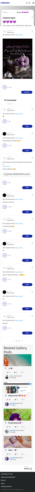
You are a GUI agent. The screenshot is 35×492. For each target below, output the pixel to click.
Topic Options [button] (29, 16)
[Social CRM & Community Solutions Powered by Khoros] (28, 468)
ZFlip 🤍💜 (12, 450)
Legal (3, 483)
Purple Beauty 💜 (14, 423)
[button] (29, 31)
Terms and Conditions (8, 477)
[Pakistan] (5, 3)
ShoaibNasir (13, 430)
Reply (27, 126)
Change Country (6, 486)
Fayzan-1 (12, 376)
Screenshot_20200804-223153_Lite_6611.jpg (19, 174)
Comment (27, 92)
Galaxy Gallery (19, 35)
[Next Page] (14, 104)
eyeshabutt (12, 403)
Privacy (3, 480)
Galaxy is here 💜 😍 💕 (17, 396)
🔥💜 (10, 368)
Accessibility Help (7, 474)
